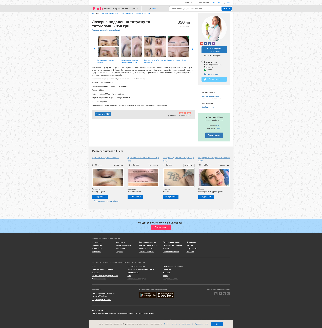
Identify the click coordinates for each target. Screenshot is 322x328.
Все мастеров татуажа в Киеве (106, 201)
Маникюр (190, 252)
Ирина (201, 189)
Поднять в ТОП (103, 114)
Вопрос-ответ (133, 272)
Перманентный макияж (172, 245)
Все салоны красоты (147, 242)
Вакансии (167, 269)
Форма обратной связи (101, 300)
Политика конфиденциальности (105, 276)
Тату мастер (97, 248)
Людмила (96, 189)
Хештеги (166, 272)
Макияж (166, 248)
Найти (226, 8)
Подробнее (100, 196)
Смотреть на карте (211, 74)
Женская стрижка (146, 252)
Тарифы (95, 272)
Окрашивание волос (171, 242)
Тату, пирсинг (192, 248)
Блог (129, 276)
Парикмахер (97, 245)
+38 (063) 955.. (214, 49)
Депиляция (191, 242)
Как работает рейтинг (136, 266)
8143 (218, 125)
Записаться (214, 79)
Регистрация (216, 3)
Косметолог (97, 242)
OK (216, 324)
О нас (94, 266)
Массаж (190, 245)
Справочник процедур (137, 279)
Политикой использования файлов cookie (179, 324)
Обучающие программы (173, 266)
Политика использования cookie (141, 269)
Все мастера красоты (148, 245)
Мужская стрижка (146, 248)
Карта (165, 276)
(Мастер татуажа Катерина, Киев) (106, 30)
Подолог (119, 252)
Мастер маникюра (123, 245)
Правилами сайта (201, 324)
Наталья (166, 189)
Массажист (120, 242)
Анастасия (132, 189)
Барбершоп (120, 248)
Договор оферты (99, 279)
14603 (218, 128)
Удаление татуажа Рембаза (105, 157)
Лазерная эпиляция (171, 252)
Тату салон (96, 252)
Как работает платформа (102, 269)
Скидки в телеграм (170, 279)
